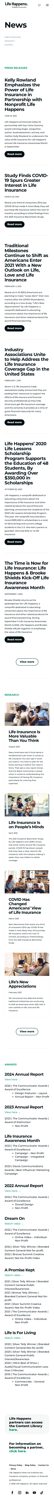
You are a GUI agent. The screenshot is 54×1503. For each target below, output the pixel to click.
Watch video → (14, 1223)
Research (10, 41)
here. (13, 1430)
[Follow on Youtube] (34, 1493)
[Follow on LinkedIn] (27, 1493)
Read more (14, 154)
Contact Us (43, 1465)
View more (27, 661)
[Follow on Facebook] (12, 1493)
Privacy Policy (15, 1465)
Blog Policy (30, 1465)
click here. (17, 1451)
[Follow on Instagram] (20, 1493)
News (13, 1469)
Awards (9, 45)
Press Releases (13, 37)
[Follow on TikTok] (42, 1493)
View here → (13, 1079)
